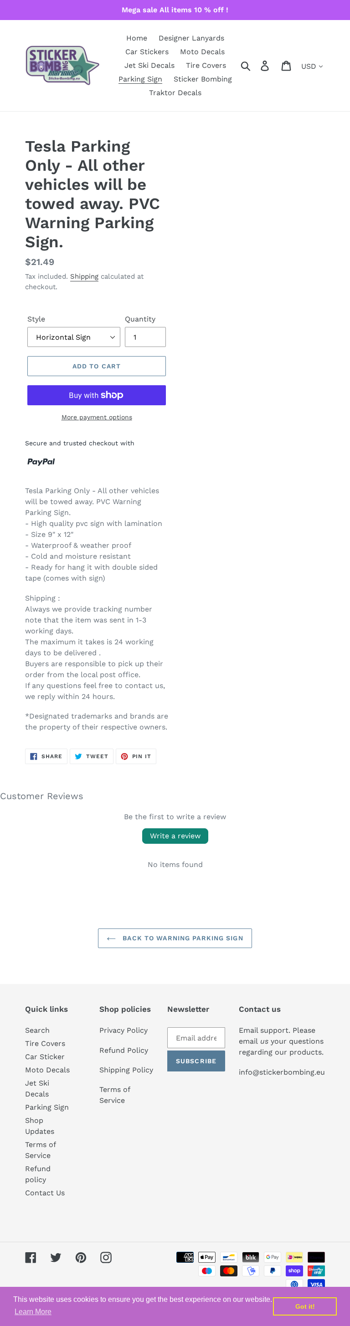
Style (36, 319)
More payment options (97, 417)
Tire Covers (45, 1043)
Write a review (175, 835)
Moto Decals (47, 1070)
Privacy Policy (123, 1030)
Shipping (84, 276)
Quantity (140, 319)
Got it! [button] (305, 1306)
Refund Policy (123, 1050)
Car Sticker (45, 1056)
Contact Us (45, 1192)
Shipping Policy (126, 1070)
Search (37, 1030)
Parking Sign (47, 1107)
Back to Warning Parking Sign (181, 938)
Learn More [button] (33, 1312)
